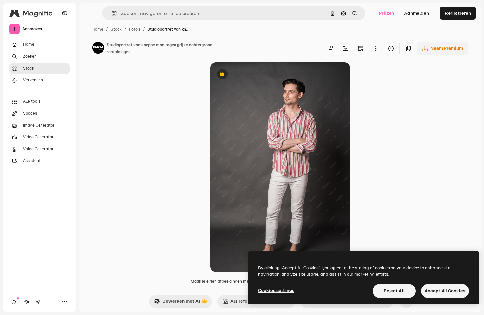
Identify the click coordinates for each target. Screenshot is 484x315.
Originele (253, 75)
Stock (116, 29)
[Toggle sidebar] (64, 13)
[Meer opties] (375, 48)
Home (97, 29)
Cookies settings (276, 290)
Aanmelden (416, 13)
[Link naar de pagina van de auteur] (98, 49)
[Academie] (26, 302)
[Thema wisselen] (38, 302)
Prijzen (386, 13)
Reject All (394, 291)
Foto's (134, 29)
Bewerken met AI (177, 303)
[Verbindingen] (14, 302)
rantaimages (118, 52)
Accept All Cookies (445, 291)
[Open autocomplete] (111, 13)
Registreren (458, 13)
